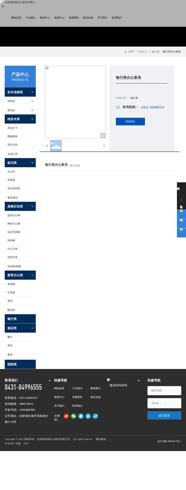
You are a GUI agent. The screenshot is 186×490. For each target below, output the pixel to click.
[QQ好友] (81, 416)
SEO (26, 443)
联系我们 (77, 405)
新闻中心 (59, 396)
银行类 (155, 51)
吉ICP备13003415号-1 (169, 441)
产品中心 (142, 51)
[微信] (73, 416)
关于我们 (59, 405)
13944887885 (27, 409)
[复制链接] (95, 416)
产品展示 (77, 388)
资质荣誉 (77, 396)
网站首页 (59, 388)
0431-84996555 (152, 107)
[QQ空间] (88, 416)
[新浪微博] (66, 416)
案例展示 (95, 388)
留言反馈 (95, 396)
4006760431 (26, 403)
